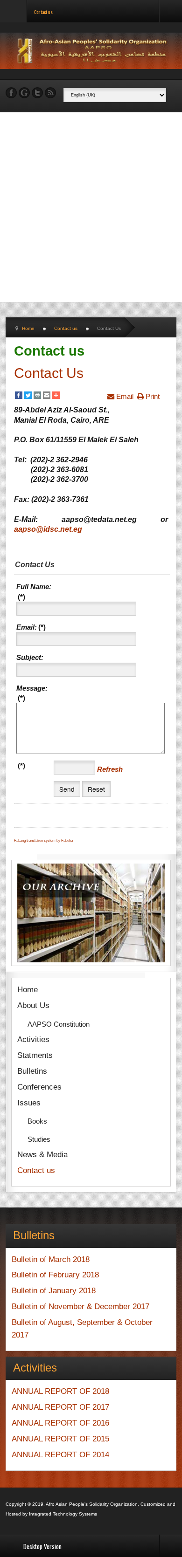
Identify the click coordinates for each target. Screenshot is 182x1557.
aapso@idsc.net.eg (48, 529)
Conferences (39, 1087)
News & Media (42, 1154)
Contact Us (49, 373)
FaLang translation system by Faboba (43, 840)
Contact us (36, 1170)
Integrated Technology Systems (63, 1513)
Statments (35, 1055)
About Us (33, 1005)
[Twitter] (28, 395)
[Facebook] (18, 395)
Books (37, 1121)
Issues (29, 1102)
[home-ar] (93, 50)
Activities (33, 1039)
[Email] (46, 395)
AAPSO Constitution (59, 1024)
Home (27, 989)
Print (152, 396)
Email (123, 396)
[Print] (37, 395)
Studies (39, 1139)
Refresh (110, 769)
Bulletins (32, 1071)
